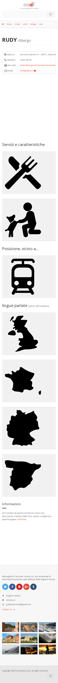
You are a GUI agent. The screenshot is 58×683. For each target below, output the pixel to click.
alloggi (33, 24)
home (9, 24)
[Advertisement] (29, 108)
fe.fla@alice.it (27, 70)
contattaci (21, 519)
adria (25, 24)
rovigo (17, 24)
